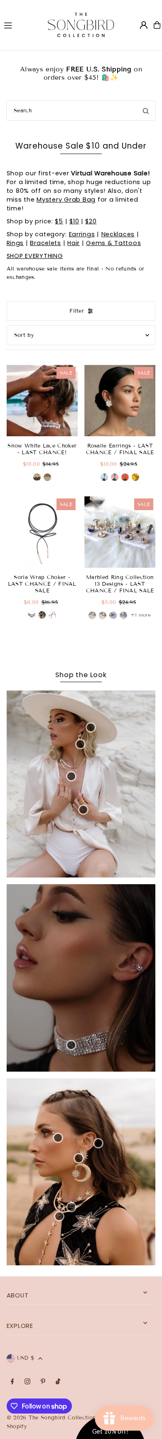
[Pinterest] (43, 1382)
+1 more (140, 615)
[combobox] (81, 111)
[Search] (146, 111)
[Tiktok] (58, 1382)
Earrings (82, 234)
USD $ (25, 1358)
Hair (73, 243)
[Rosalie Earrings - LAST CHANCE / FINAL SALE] (119, 400)
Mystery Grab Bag (66, 199)
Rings (15, 243)
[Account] (143, 25)
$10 (74, 221)
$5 (59, 221)
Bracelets (45, 243)
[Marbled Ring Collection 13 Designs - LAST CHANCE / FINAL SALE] (119, 532)
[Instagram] (27, 1382)
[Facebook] (12, 1382)
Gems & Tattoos (113, 243)
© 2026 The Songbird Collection (52, 1417)
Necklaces (118, 234)
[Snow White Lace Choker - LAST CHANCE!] (42, 400)
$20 (90, 221)
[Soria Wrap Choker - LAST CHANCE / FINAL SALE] (42, 532)
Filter (76, 311)
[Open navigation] (18, 25)
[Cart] (157, 25)
